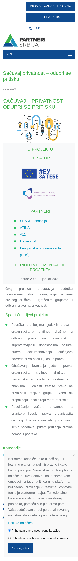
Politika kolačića (20, 523)
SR (38, 27)
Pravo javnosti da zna (50, 6)
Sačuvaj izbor (20, 548)
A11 (23, 234)
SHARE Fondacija (33, 221)
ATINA (25, 228)
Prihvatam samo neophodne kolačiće (35, 530)
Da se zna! (28, 241)
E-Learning (51, 16)
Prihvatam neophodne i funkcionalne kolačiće (40, 538)
